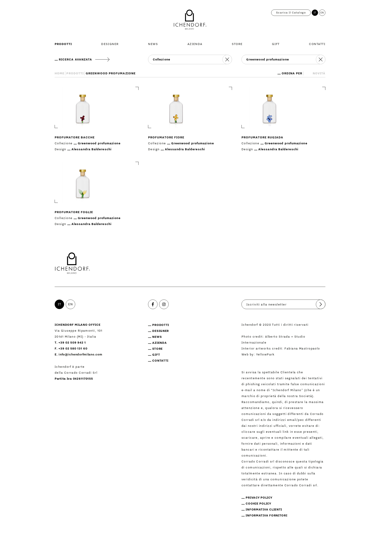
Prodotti (63, 44)
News (153, 44)
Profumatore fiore (166, 137)
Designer (110, 44)
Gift (276, 44)
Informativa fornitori (266, 515)
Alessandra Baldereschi (91, 149)
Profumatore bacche (75, 137)
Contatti (317, 44)
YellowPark (265, 354)
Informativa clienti (264, 509)
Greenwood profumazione (99, 143)
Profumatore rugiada (262, 137)
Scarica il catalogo (291, 12)
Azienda (194, 44)
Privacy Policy (259, 497)
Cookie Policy (258, 503)
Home (59, 73)
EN (322, 12)
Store (237, 44)
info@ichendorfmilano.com (80, 354)
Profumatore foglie (74, 212)
